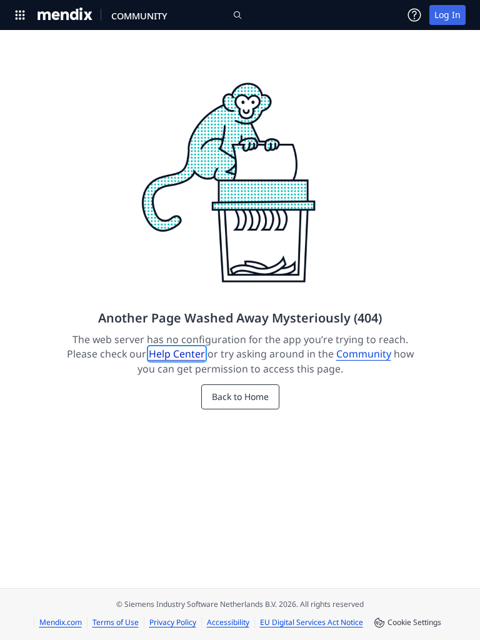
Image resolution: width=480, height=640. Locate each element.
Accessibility (228, 622)
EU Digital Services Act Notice (311, 622)
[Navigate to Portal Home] (65, 15)
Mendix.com (60, 622)
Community (363, 354)
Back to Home (240, 396)
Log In (447, 15)
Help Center (177, 354)
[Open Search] (238, 15)
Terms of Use (115, 622)
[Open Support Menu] (414, 15)
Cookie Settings (414, 622)
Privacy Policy (172, 622)
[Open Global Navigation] (20, 15)
